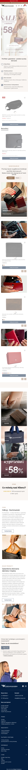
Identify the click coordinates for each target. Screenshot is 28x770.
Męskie (17, 177)
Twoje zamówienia (5, 730)
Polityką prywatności (8, 655)
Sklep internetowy (13, 769)
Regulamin (3, 721)
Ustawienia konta (5, 732)
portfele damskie (4, 705)
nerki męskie (4, 708)
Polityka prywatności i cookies (7, 724)
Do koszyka (14, 124)
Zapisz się (5, 647)
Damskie (10, 177)
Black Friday (3, 751)
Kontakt (3, 719)
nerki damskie (4, 710)
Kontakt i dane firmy (5, 757)
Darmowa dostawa (5, 749)
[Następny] (25, 199)
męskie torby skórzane (6, 711)
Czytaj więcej (7, 531)
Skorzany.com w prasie (6, 762)
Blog (2, 759)
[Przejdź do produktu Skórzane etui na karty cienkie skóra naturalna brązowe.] (14, 304)
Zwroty (2, 748)
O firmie (3, 760)
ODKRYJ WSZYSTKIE (10, 235)
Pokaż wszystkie (7, 214)
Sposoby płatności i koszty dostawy (9, 741)
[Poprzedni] (2, 199)
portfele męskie (4, 707)
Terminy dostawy (5, 740)
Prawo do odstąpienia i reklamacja (8, 722)
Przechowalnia (4, 733)
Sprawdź (6, 406)
